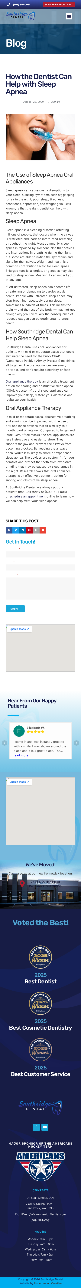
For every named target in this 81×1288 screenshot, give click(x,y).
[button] (69, 16)
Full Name (13, 549)
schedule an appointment (28, 496)
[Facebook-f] (36, 1127)
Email (10, 562)
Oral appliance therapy (22, 381)
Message (12, 575)
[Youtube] (44, 1127)
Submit (15, 608)
